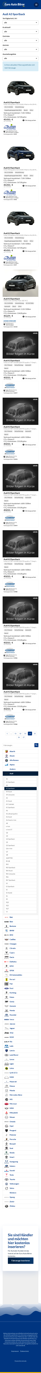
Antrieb (6, 45)
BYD (11, 935)
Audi (11, 773)
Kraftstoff (6, 27)
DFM (11, 966)
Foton (11, 997)
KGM (11, 1037)
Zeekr (11, 1201)
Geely (11, 1001)
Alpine (12, 765)
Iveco (11, 1019)
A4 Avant (9, 792)
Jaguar (12, 1028)
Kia (10, 1041)
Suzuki (12, 1170)
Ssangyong (13, 1162)
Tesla (11, 1175)
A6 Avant (9, 817)
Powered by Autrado (20, 1361)
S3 (7, 883)
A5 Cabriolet (10, 804)
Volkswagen (14, 1184)
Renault (12, 1144)
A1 (7, 779)
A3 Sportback (10, 788)
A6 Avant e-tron (11, 820)
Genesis (12, 1006)
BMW (11, 930)
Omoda (12, 1121)
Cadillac (12, 939)
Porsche (12, 1139)
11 (15, 733)
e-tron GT (9, 829)
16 (19, 737)
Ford (11, 988)
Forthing (12, 993)
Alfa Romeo (14, 760)
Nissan (12, 1117)
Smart (11, 1157)
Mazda (12, 1090)
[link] (29, 120)
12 (20, 733)
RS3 (7, 864)
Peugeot (12, 1130)
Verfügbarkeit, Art (10, 18)
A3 (7, 785)
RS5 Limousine (10, 874)
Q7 (7, 852)
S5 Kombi (9, 893)
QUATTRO (9, 858)
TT (7, 912)
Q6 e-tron (9, 848)
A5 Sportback (10, 807)
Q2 (7, 833)
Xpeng (12, 1197)
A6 (7, 810)
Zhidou (12, 1206)
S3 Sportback (10, 886)
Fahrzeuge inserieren (20, 1258)
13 (25, 733)
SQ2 (7, 902)
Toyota (12, 1179)
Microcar (13, 1104)
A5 (7, 798)
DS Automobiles (15, 975)
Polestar (12, 1135)
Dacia (11, 957)
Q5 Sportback (10, 845)
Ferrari (12, 979)
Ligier (11, 1064)
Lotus (11, 1068)
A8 (7, 823)
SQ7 (7, 909)
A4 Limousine (10, 795)
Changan (12, 944)
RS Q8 (8, 861)
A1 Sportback (10, 782)
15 (35, 733)
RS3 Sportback (10, 867)
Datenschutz (24, 1351)
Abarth (12, 751)
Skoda (11, 1153)
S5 (7, 890)
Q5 (7, 842)
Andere (12, 769)
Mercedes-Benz (15, 1095)
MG (11, 1099)
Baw (11, 921)
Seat (11, 1148)
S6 (7, 896)
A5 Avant (9, 801)
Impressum (15, 1351)
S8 (7, 899)
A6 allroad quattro (11, 814)
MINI (11, 1108)
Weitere (12, 1193)
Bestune (12, 926)
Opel (11, 1126)
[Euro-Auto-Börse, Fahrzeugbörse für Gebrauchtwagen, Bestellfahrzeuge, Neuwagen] (13, 4)
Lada (11, 1046)
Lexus (11, 1059)
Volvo (11, 1188)
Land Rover (13, 1055)
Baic (11, 917)
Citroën (12, 948)
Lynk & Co (13, 1073)
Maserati (13, 1081)
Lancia (12, 1050)
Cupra (11, 953)
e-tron (8, 826)
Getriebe (6, 36)
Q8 (7, 855)
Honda (12, 1010)
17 (23, 737)
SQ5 (7, 905)
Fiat (11, 984)
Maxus (12, 1086)
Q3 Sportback (10, 839)
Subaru (12, 1166)
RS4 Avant (9, 871)
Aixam (12, 756)
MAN (11, 1077)
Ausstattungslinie (9, 54)
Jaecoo (12, 1024)
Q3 (7, 836)
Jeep (11, 1033)
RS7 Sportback (10, 880)
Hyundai (12, 1015)
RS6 (7, 877)
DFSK (11, 970)
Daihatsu (13, 962)
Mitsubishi (13, 1113)
